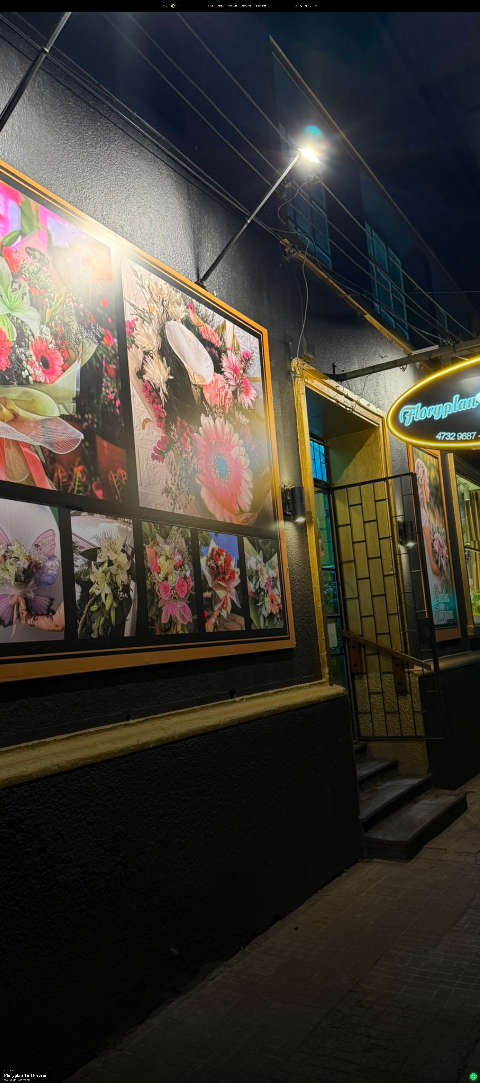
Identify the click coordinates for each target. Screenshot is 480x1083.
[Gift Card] (306, 6)
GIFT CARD (262, 6)
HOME (210, 6)
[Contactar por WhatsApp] (473, 1076)
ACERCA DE (232, 6)
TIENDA (221, 6)
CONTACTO (246, 6)
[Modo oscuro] (300, 6)
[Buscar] (296, 6)
